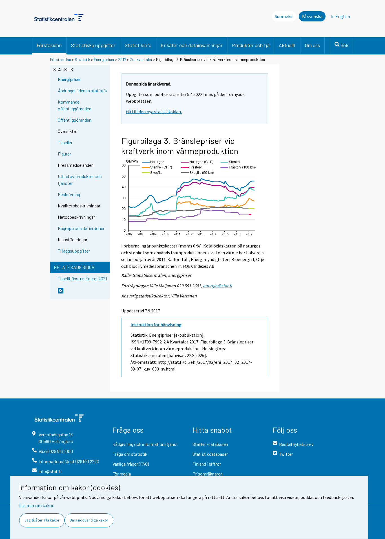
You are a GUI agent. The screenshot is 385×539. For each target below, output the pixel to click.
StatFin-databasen (210, 444)
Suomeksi (284, 16)
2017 (122, 59)
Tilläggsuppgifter (74, 250)
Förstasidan (49, 45)
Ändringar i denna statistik (82, 90)
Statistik (82, 59)
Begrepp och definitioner (81, 228)
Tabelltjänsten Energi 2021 (82, 278)
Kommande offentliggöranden (74, 105)
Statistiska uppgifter (93, 45)
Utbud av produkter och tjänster (80, 180)
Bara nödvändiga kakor (89, 520)
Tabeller (65, 142)
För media (121, 473)
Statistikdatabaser (210, 454)
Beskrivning (69, 194)
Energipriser (104, 59)
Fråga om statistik (129, 454)
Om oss (312, 45)
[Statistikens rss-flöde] (82, 293)
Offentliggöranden (74, 119)
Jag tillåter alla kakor (42, 520)
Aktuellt (287, 45)
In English (340, 16)
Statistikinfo (138, 45)
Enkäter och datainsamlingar (192, 45)
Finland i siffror (207, 463)
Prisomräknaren (208, 473)
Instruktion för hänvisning (156, 324)
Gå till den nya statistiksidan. (154, 111)
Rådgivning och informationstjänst (145, 444)
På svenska (312, 16)
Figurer (64, 153)
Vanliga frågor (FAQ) (130, 463)
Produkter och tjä (250, 45)
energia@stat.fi (217, 285)
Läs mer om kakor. (36, 505)
